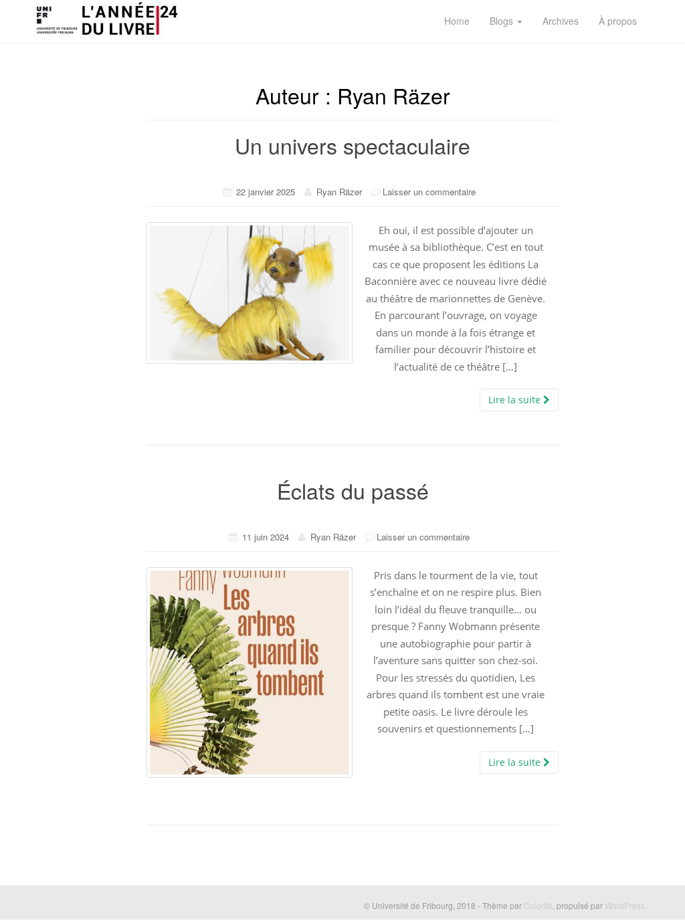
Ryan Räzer (339, 191)
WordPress (625, 905)
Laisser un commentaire (429, 191)
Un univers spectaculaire (352, 145)
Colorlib (538, 905)
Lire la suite (515, 399)
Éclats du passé (353, 490)
